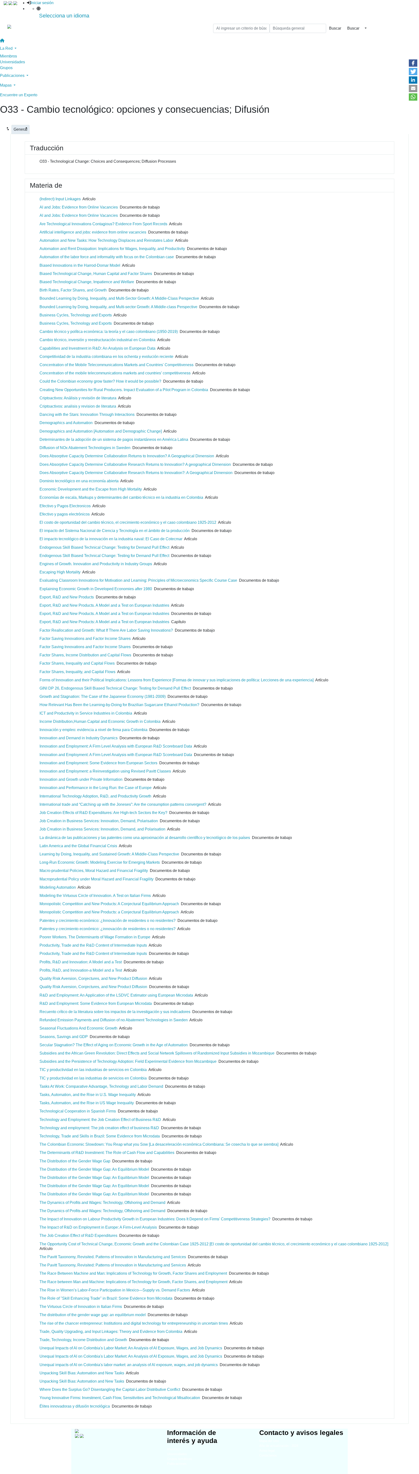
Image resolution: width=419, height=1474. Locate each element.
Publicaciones (177, 1464)
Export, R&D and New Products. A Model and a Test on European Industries (104, 605)
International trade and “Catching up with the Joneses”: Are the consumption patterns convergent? (123, 804)
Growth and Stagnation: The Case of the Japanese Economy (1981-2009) (103, 696)
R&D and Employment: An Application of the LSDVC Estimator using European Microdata (116, 995)
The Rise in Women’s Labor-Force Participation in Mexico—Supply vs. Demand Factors (115, 1290)
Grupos (6, 68)
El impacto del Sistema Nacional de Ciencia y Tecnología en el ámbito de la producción (115, 531)
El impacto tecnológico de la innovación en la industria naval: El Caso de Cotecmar (111, 539)
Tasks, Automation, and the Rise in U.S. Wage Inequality (88, 1095)
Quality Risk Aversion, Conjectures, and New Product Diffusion (93, 978)
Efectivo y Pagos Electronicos (65, 506)
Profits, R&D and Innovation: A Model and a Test (81, 962)
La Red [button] (7, 48)
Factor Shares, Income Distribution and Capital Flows (85, 655)
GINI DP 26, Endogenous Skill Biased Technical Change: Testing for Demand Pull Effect (115, 688)
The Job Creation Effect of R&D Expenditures (78, 1235)
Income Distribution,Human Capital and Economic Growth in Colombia (100, 721)
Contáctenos (268, 1455)
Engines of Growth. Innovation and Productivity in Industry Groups (96, 564)
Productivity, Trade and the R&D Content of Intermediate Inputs (93, 945)
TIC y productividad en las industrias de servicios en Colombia (93, 1070)
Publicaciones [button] (12, 75)
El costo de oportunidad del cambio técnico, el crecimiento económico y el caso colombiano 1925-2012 (128, 522)
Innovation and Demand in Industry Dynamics (79, 738)
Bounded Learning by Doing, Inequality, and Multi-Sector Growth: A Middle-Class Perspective (119, 298)
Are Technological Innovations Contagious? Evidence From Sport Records (103, 224)
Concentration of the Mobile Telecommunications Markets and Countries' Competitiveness (116, 365)
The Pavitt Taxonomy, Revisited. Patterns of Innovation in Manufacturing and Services (113, 1257)
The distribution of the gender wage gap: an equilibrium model (93, 1315)
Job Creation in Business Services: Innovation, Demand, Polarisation (99, 821)
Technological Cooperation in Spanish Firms (78, 1111)
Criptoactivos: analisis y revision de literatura (78, 406)
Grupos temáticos (179, 1459)
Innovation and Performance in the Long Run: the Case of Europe (96, 788)
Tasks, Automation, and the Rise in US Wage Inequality (87, 1103)
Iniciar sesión (42, 3)
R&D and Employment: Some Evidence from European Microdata (96, 1003)
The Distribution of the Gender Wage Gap (75, 1161)
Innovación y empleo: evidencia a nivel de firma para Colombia (93, 730)
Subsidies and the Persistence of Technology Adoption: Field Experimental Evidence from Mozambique (128, 1061)
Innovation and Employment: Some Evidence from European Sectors (98, 763)
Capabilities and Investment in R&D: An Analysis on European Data (97, 348)
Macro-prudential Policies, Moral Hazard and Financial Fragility (94, 871)
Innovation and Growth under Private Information (81, 779)
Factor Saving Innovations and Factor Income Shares (85, 638)
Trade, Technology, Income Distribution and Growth (83, 1340)
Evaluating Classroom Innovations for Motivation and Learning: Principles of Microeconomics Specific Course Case (138, 580)
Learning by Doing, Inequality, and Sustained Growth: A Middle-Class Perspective (109, 854)
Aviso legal (267, 1450)
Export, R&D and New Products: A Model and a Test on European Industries (104, 622)
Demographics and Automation (66, 423)
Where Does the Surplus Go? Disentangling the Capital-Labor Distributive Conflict (110, 1389)
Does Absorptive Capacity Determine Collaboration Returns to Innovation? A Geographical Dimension (127, 456)
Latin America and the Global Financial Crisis (78, 846)
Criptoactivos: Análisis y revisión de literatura (78, 398)
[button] (413, 63)
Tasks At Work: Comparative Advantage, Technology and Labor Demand (101, 1086)
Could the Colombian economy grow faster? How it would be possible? (100, 381)
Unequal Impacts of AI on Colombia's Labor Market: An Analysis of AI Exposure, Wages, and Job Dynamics (131, 1348)
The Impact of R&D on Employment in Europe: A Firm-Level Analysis (98, 1227)
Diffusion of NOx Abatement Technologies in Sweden (85, 448)
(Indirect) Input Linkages (60, 199)
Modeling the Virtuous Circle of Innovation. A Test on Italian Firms (95, 896)
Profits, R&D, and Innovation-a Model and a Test (81, 970)
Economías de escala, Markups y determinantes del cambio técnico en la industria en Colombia (121, 497)
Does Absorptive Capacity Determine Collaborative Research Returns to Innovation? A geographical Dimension (135, 464)
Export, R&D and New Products (67, 597)
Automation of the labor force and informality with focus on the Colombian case (107, 257)
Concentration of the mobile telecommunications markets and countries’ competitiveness (115, 373)
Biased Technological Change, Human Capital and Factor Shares (96, 274)
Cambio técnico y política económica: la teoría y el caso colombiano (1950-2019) (109, 332)
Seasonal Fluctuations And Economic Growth (78, 1028)
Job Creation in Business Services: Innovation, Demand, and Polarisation (102, 829)
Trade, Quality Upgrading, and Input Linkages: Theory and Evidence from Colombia (111, 1331)
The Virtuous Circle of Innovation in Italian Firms (81, 1307)
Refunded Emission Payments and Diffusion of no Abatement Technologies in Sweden (114, 1020)
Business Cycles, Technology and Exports (76, 315)
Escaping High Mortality (60, 572)
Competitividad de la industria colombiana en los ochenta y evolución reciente (106, 356)
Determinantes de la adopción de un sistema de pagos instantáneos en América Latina (114, 439)
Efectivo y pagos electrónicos (65, 514)
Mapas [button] (6, 85)
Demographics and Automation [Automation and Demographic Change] (101, 431)
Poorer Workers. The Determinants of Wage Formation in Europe (95, 937)
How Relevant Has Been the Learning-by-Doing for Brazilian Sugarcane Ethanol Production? (119, 705)
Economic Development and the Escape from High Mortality (91, 489)
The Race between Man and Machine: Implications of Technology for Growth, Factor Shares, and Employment (133, 1282)
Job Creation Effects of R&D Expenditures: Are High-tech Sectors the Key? (103, 813)
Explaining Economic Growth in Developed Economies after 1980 (96, 589)
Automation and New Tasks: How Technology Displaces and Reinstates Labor (106, 240)
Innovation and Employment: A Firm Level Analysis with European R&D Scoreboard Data (116, 746)
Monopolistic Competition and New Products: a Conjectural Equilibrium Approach (109, 912)
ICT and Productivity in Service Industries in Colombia (86, 713)
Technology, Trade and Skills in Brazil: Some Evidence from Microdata (100, 1136)
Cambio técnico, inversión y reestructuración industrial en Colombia (97, 340)
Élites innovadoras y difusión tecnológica (75, 1406)
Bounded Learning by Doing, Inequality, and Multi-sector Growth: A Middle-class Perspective (118, 307)
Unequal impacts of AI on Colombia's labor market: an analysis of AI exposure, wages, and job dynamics (129, 1365)
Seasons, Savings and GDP (64, 1037)
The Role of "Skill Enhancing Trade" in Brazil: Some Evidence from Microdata (106, 1298)
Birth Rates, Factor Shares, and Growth (73, 290)
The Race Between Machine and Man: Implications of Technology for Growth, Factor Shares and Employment (133, 1273)
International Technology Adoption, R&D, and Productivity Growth (95, 796)
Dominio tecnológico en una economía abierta (79, 481)
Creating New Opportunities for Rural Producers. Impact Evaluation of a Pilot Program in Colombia (124, 390)
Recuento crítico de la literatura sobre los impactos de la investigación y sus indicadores (115, 1012)
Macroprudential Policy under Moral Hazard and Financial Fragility (96, 879)
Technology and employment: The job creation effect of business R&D (99, 1128)
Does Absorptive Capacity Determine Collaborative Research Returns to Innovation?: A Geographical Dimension (136, 473)
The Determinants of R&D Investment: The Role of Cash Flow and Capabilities (107, 1153)
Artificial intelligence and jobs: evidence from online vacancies (93, 232)
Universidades (12, 62)
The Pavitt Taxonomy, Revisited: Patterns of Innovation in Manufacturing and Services (113, 1265)
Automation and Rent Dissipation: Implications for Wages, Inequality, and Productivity (112, 249)
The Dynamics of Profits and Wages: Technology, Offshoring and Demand (102, 1202)
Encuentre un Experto (18, 95)
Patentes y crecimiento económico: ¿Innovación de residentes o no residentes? (108, 920)
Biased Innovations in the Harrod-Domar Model (80, 265)
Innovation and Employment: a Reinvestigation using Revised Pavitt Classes (105, 771)
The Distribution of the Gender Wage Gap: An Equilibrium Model (94, 1169)
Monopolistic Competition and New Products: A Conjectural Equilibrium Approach (109, 904)
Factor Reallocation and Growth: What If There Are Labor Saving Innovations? (106, 630)
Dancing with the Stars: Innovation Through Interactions (87, 414)
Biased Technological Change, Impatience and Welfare (87, 282)
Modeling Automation (58, 887)
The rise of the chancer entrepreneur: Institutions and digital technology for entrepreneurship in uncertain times (134, 1323)
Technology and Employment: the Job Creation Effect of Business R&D (100, 1120)
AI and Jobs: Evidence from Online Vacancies (79, 207)
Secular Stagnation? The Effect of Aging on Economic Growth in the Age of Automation (114, 1045)
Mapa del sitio (269, 1441)
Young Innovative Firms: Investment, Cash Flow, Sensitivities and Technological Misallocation (120, 1398)
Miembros (8, 56)
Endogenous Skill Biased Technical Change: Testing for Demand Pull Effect (104, 547)
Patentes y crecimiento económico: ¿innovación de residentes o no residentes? (108, 929)
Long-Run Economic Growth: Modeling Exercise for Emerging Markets (100, 862)
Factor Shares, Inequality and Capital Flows (77, 663)
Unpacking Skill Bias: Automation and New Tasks (82, 1373)
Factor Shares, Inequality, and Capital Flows (77, 672)
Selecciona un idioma (64, 16)
